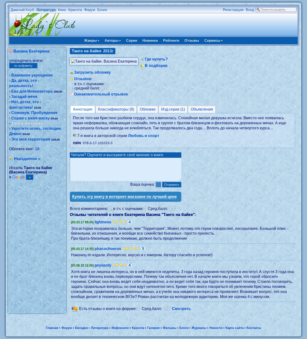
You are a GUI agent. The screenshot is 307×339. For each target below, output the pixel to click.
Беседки (81, 328)
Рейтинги (171, 40)
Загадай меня (24, 97)
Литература (46, 10)
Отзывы (191, 40)
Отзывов (82, 79)
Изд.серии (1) (173, 109)
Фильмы (169, 328)
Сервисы (212, 40)
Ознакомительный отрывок (101, 94)
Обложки (147, 109)
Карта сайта (234, 328)
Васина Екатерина (31, 51)
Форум (89, 10)
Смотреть (181, 309)
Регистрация (233, 10)
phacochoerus (107, 249)
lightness (102, 222)
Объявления (202, 109)
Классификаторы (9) (116, 109)
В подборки (156, 66)
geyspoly (102, 265)
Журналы (199, 328)
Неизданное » (27, 159)
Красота (75, 10)
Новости (215, 328)
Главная (52, 328)
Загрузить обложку (92, 72)
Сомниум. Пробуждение (34, 113)
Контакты (254, 328)
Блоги (102, 10)
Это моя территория (30, 139)
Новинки (150, 40)
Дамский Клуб (22, 10)
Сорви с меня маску (30, 118)
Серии (131, 40)
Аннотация (82, 109)
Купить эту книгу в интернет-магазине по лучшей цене (124, 197)
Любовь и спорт (143, 136)
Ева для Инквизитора (32, 91)
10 (37, 149)
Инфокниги (120, 328)
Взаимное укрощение (32, 75)
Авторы (111, 40)
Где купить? (156, 59)
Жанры (90, 40)
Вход (250, 10)
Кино (62, 10)
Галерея (153, 328)
